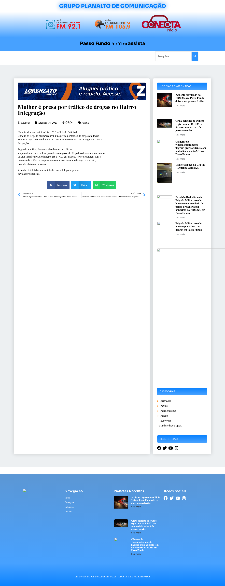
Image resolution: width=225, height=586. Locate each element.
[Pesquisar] (195, 56)
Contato (123, 56)
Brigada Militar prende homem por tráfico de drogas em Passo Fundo (188, 226)
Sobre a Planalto (106, 56)
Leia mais (180, 105)
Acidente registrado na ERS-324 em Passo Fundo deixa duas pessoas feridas (189, 98)
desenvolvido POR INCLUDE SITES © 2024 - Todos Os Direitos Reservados (112, 576)
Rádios (50, 56)
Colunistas (87, 56)
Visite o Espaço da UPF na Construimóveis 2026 (190, 166)
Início (27, 56)
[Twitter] (172, 498)
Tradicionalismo (67, 56)
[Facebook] (166, 498)
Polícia (85, 122)
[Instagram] (184, 498)
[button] (58, 185)
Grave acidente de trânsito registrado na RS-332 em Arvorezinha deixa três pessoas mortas (189, 125)
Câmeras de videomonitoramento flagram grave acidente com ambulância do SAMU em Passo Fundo (190, 148)
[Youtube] (178, 498)
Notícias (38, 56)
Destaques (69, 502)
